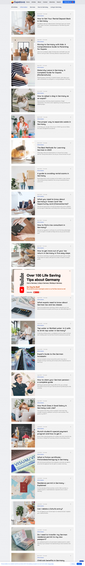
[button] (70, 271)
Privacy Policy (51, 563)
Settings (73, 563)
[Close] (83, 564)
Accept (79, 563)
